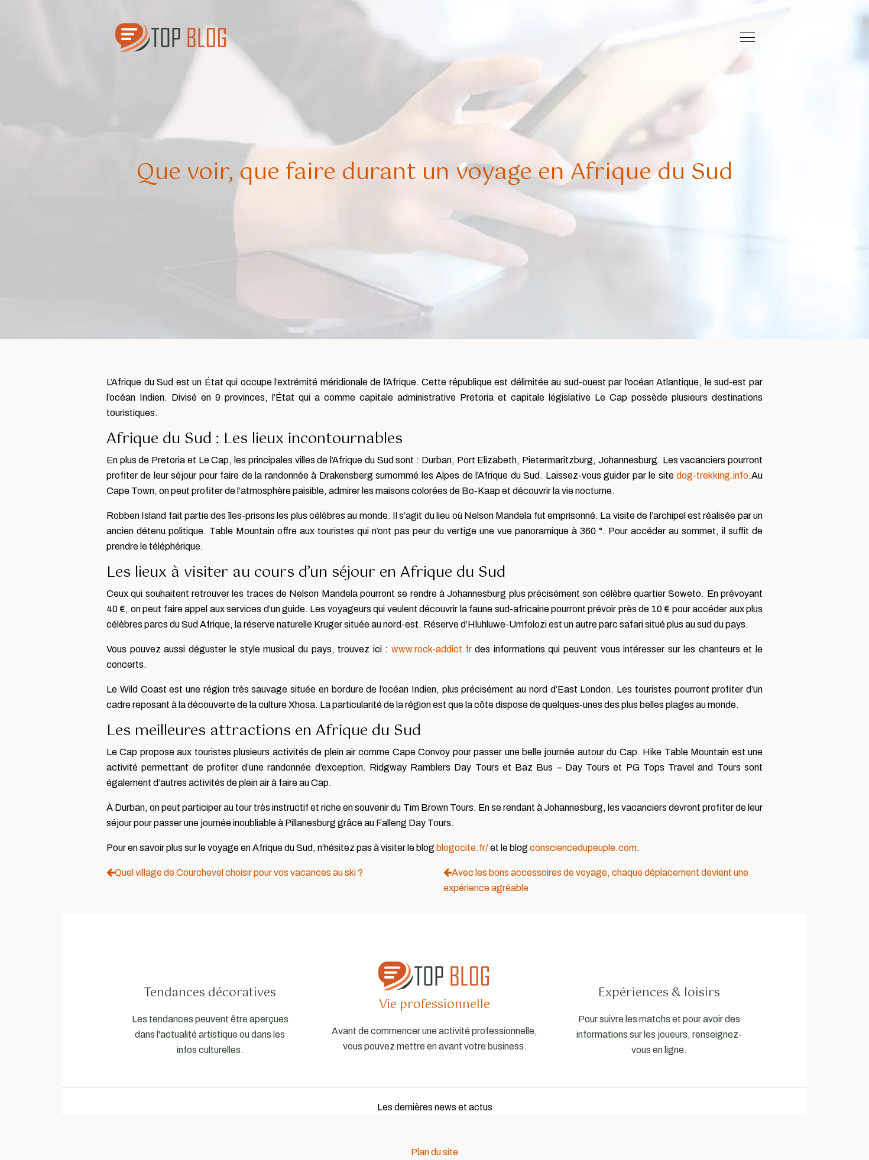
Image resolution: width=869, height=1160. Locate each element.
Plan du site (434, 1152)
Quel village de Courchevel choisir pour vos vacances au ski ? (239, 872)
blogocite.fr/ (462, 848)
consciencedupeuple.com (583, 848)
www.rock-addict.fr (431, 649)
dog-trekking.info (712, 475)
